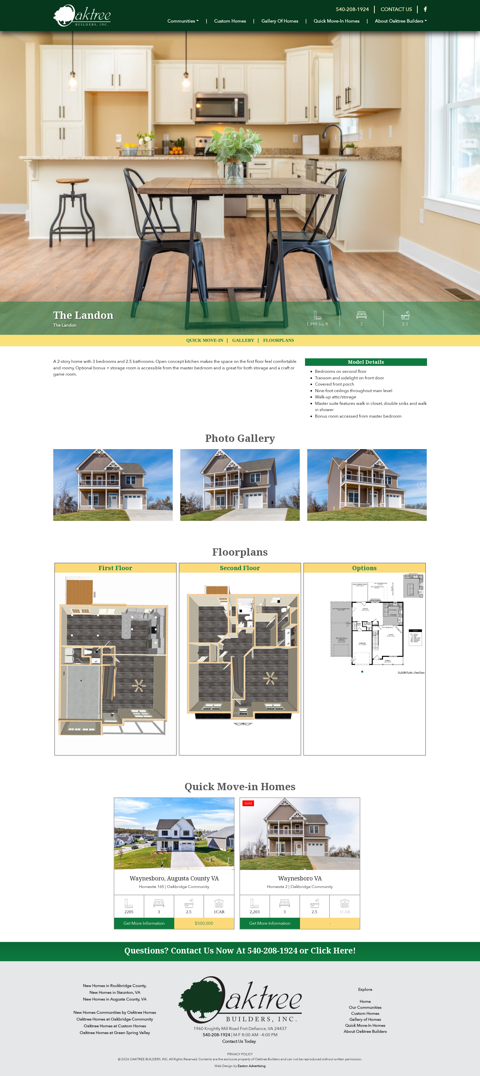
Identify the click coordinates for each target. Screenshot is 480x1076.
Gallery (243, 340)
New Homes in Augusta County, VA (114, 999)
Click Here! (333, 950)
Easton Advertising (252, 1066)
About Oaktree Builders (399, 21)
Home (365, 1001)
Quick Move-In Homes (337, 21)
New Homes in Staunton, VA (115, 992)
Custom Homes (230, 21)
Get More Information (144, 923)
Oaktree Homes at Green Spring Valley (115, 1032)
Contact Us (396, 9)
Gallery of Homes (280, 21)
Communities (181, 21)
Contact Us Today (239, 1041)
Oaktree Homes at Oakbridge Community (114, 1019)
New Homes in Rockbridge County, (114, 985)
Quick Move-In (204, 340)
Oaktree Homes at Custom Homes (115, 1026)
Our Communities (365, 1007)
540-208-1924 (352, 9)
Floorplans (278, 340)
